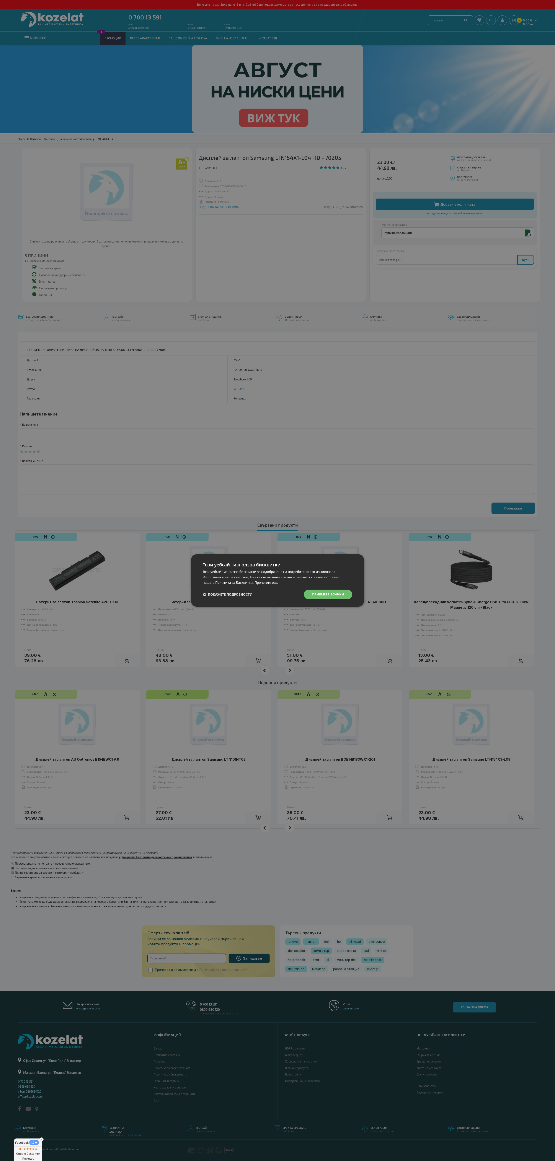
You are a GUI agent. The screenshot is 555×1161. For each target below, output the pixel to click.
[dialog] (277, 580)
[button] (227, 594)
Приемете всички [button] (328, 594)
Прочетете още (266, 582)
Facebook (26, 1142)
